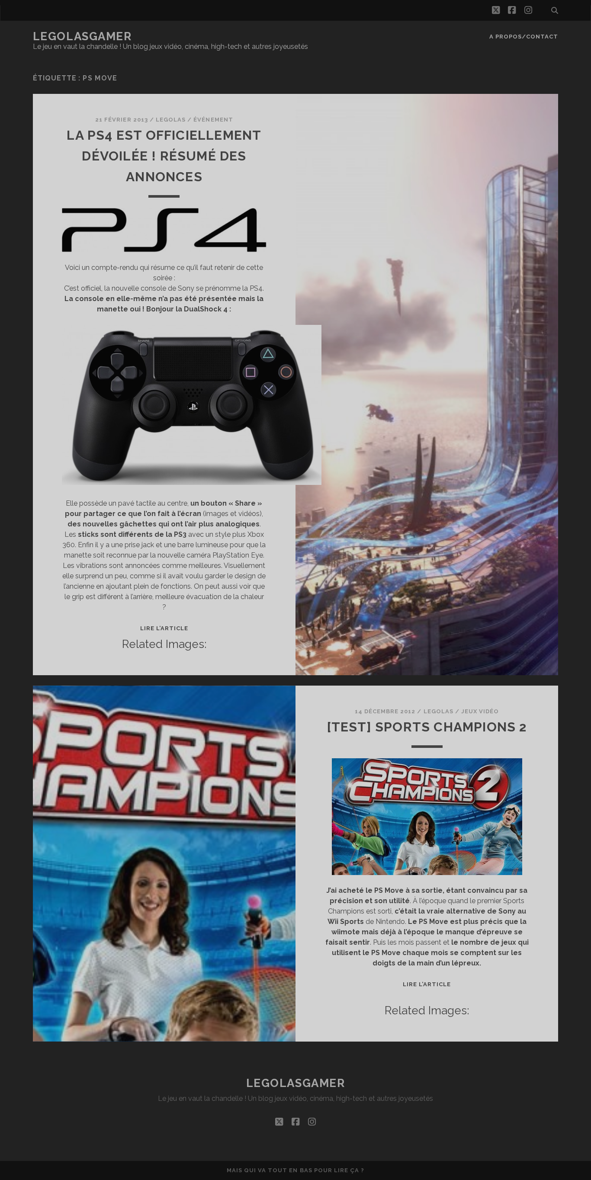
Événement (213, 119)
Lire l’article (164, 628)
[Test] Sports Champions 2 (427, 726)
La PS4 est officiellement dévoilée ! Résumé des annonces (164, 156)
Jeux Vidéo (480, 711)
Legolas (171, 119)
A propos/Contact (524, 36)
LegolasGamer (82, 36)
